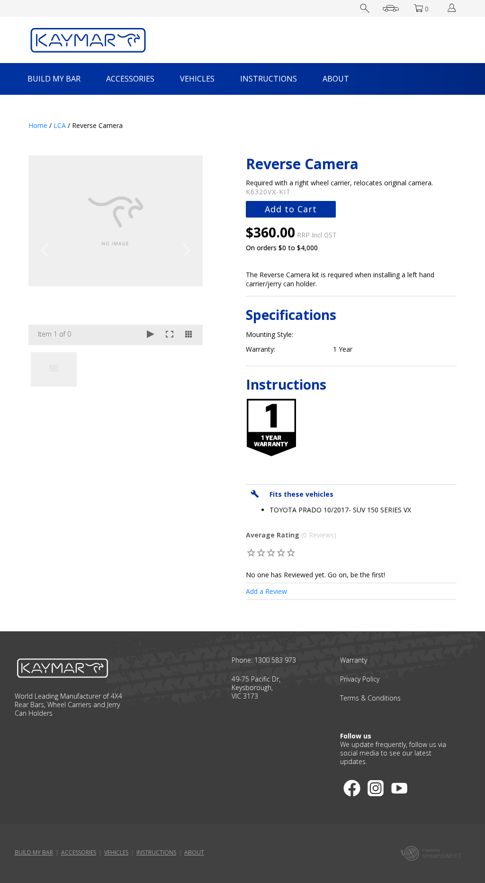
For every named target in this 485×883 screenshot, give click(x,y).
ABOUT (336, 78)
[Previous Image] (44, 250)
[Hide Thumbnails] (188, 334)
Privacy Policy (359, 678)
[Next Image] (186, 250)
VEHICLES (197, 78)
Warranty (353, 660)
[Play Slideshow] (150, 334)
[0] (251, 552)
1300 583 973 (275, 660)
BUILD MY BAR (54, 78)
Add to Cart (291, 209)
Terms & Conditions (370, 697)
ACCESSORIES (130, 78)
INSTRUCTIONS (268, 78)
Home (37, 125)
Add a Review (266, 591)
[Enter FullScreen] (169, 334)
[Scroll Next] (186, 368)
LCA (60, 125)
